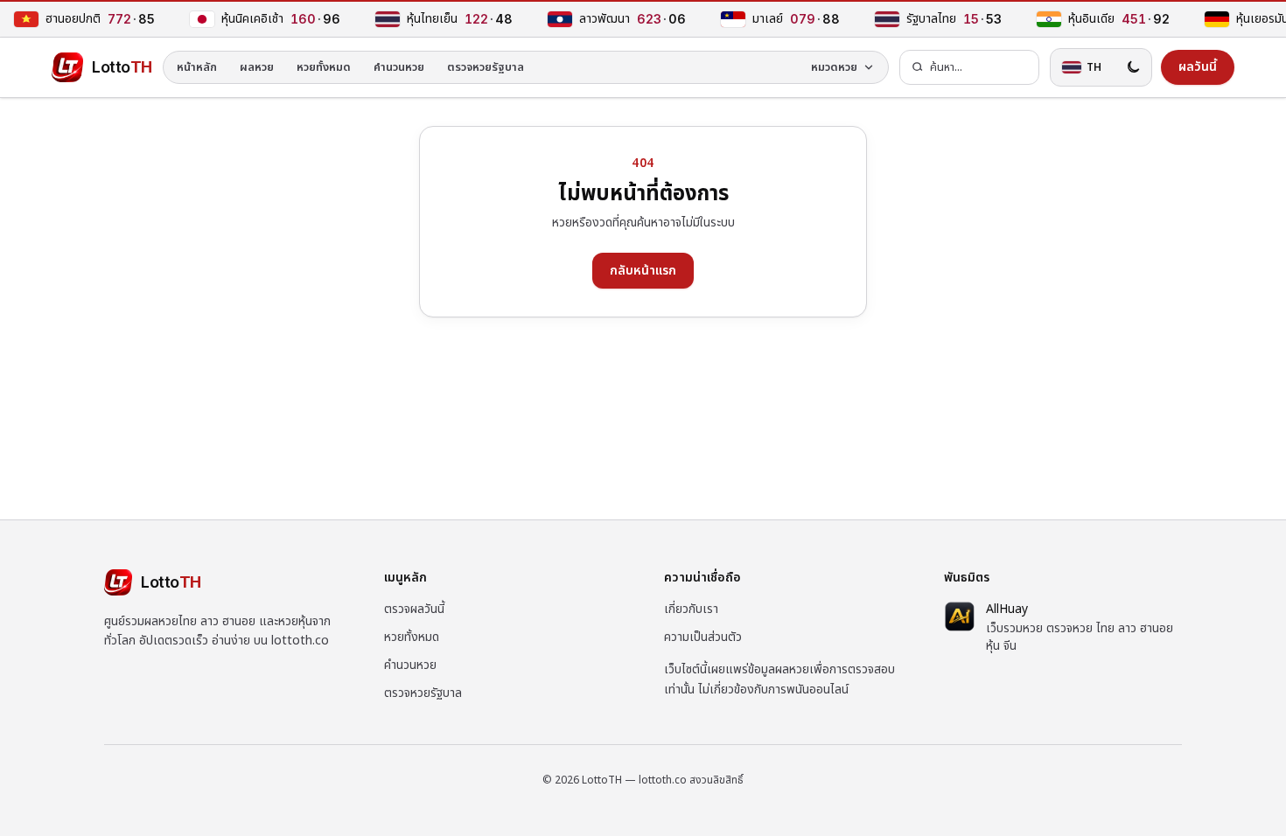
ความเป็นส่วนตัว (703, 637)
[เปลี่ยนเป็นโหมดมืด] (1133, 67)
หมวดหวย (834, 67)
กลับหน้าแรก (643, 270)
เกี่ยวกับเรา (691, 609)
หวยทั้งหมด (324, 67)
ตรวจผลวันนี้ (414, 609)
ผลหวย (257, 67)
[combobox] (969, 68)
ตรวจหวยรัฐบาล (485, 67)
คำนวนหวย (399, 67)
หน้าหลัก (197, 67)
